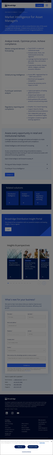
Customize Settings (26, 451)
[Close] (51, 441)
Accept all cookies (33, 446)
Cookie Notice (42, 442)
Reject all (20, 446)
